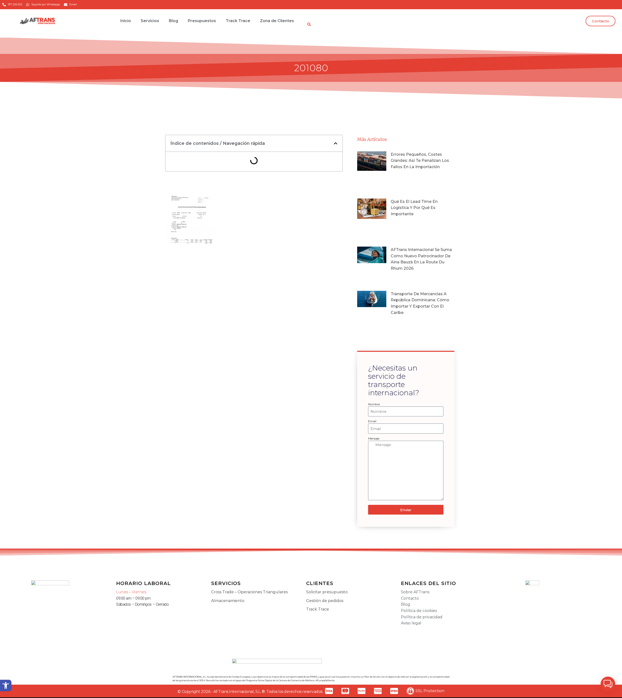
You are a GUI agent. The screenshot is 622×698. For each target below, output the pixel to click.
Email (372, 421)
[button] (5, 685)
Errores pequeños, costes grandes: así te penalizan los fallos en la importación (420, 160)
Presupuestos (202, 20)
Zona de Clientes (277, 20)
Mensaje (373, 438)
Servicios (150, 20)
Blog (173, 20)
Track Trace (238, 20)
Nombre (374, 404)
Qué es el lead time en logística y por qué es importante (414, 207)
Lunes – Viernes (131, 592)
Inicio (125, 20)
